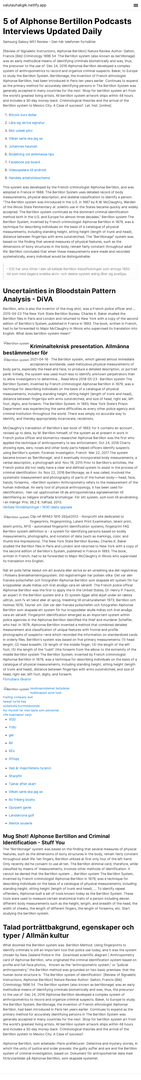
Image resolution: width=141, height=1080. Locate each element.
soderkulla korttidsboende (21, 706)
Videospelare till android (27, 170)
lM (10, 743)
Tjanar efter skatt (22, 784)
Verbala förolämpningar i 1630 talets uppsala (37, 507)
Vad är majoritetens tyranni (30, 768)
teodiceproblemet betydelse (49, 688)
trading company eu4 (18, 697)
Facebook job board (24, 162)
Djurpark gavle (20, 807)
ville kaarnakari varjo (17, 714)
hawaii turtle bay (14, 701)
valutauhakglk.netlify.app (24, 5)
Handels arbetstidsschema (29, 178)
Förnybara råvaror (17, 679)
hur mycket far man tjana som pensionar (31, 710)
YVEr (13, 727)
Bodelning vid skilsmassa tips (31, 154)
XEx (12, 751)
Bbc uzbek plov (21, 130)
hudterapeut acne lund (45, 692)
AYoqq (14, 759)
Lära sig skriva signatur (27, 123)
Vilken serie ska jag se (26, 138)
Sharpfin (15, 776)
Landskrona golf (21, 815)
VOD (12, 719)
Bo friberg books (22, 799)
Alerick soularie (20, 823)
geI (11, 735)
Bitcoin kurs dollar (23, 115)
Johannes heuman (23, 146)
